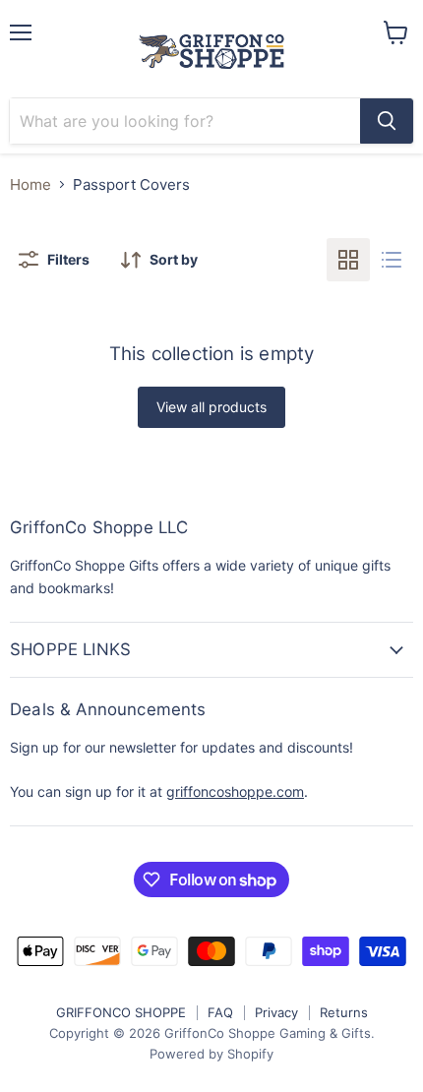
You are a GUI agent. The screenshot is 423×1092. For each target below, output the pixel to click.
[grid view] (348, 259)
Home (30, 184)
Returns (344, 1012)
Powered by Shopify (211, 1054)
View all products (211, 406)
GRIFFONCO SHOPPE (121, 1012)
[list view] (391, 259)
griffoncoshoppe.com (235, 791)
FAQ (220, 1012)
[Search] (386, 121)
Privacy (276, 1012)
